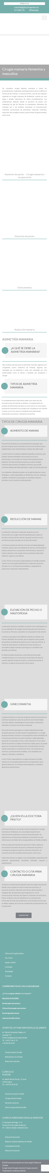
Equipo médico (10, 962)
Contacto (8, 976)
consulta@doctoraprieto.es (26, 7)
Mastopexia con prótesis (14, 1057)
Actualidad (9, 971)
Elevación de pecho (24, 236)
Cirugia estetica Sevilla (13, 1098)
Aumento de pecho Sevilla (14, 1094)
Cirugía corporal (31, 1168)
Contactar (23, 915)
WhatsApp (34, 10)
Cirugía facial (7, 1168)
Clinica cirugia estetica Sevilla (15, 1107)
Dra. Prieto (9, 958)
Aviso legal (29, 1163)
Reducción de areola (12, 1137)
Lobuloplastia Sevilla (12, 1146)
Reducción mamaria (24, 329)
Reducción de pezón (12, 1151)
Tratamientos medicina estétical (14, 1171)
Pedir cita (24, 3)
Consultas (8, 967)
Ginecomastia (24, 287)
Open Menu (44, 18)
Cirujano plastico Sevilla (13, 1052)
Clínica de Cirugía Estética (14, 953)
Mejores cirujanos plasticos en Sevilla (18, 1142)
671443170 (19, 10)
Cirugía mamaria (19, 1168)
